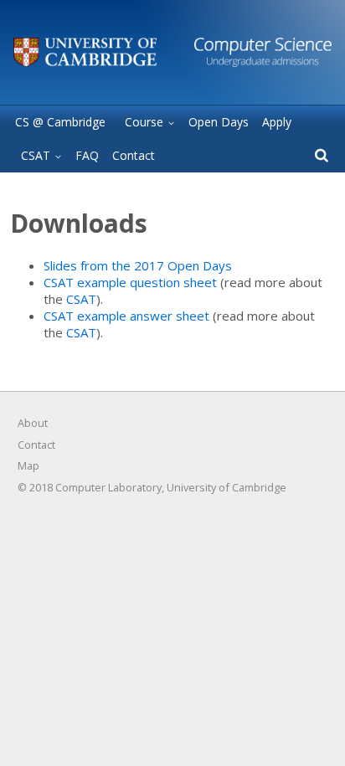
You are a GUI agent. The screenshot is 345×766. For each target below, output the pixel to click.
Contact (133, 155)
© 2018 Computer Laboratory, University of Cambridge (152, 487)
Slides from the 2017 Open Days (138, 265)
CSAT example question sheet (130, 282)
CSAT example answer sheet (126, 315)
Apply (276, 122)
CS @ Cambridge (60, 122)
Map (28, 465)
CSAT (81, 298)
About (33, 422)
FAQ (87, 155)
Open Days (218, 122)
